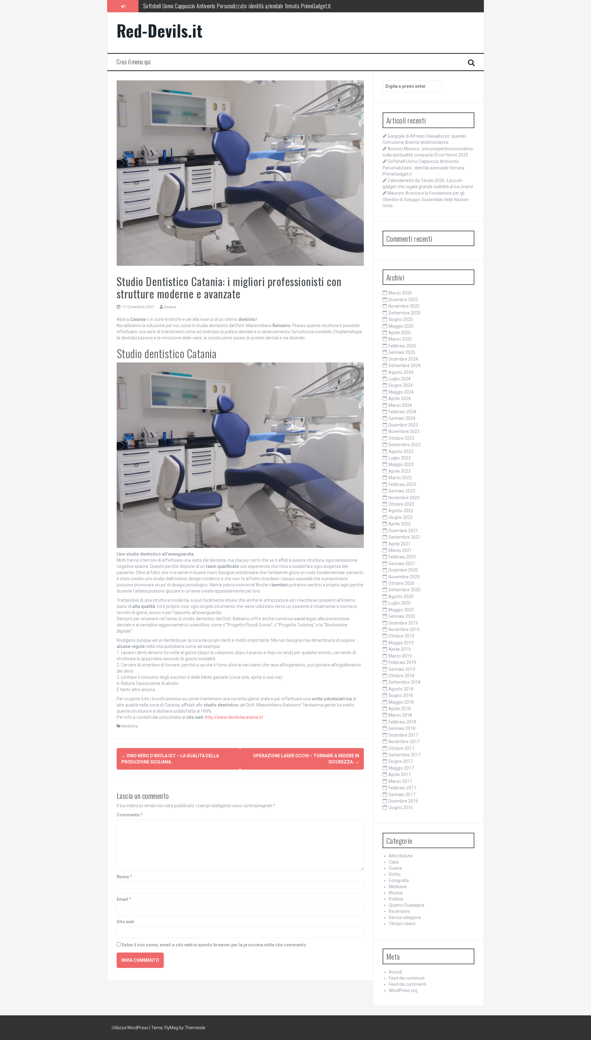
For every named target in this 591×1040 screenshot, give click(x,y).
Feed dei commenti (407, 984)
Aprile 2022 (399, 523)
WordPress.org (403, 990)
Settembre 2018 (404, 682)
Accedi (395, 971)
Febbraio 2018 (402, 721)
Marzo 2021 (400, 550)
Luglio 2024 (399, 378)
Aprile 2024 (399, 398)
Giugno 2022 (400, 517)
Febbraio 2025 (402, 345)
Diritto (394, 874)
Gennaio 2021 (401, 563)
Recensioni (399, 911)
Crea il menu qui (134, 61)
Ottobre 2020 (401, 583)
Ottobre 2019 (401, 635)
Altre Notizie (401, 855)
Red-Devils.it (160, 30)
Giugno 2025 (400, 319)
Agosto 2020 (400, 596)
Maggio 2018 (401, 702)
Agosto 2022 (400, 510)
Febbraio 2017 (402, 787)
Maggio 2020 (401, 609)
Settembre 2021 (404, 537)
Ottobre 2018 (401, 675)
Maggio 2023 (401, 464)
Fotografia (399, 880)
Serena (170, 307)
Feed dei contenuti (406, 978)
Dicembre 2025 (403, 299)
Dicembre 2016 (403, 801)
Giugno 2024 (400, 385)
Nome (124, 876)
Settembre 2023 (404, 444)
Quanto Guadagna (406, 905)
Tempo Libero (402, 923)
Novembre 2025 (404, 306)
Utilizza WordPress (130, 1027)
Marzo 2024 (400, 405)
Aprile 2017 (399, 774)
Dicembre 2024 (403, 359)
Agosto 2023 (400, 451)
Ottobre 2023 (401, 438)
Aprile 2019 (399, 649)
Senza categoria (405, 917)
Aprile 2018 (399, 708)
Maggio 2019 (401, 642)
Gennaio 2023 (401, 490)
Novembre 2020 (404, 576)
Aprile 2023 (399, 471)
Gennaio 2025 (401, 352)
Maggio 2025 (401, 326)
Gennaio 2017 (401, 794)
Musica (396, 892)
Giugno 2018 (400, 695)
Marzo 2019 (400, 656)
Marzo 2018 (400, 715)
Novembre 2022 (404, 497)
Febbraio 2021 (402, 556)
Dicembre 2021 (403, 530)
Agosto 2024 (400, 372)
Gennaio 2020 (401, 616)
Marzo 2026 (400, 292)
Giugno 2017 (400, 761)
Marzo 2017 (400, 781)
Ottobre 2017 (401, 748)
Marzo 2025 (400, 339)
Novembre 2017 (404, 741)
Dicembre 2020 (403, 570)
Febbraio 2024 (402, 411)
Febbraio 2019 (402, 662)
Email (124, 899)
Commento (130, 814)
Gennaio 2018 (401, 728)
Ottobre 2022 (401, 504)
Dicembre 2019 (403, 623)
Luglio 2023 (399, 457)
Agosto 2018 (400, 688)
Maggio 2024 (401, 392)
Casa (394, 862)
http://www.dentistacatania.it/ (234, 717)
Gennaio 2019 (401, 669)
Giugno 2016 (400, 807)
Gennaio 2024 (401, 418)
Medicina (129, 726)
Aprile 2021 (399, 543)
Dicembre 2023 (403, 425)
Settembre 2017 (404, 754)
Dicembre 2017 (403, 735)
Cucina (395, 868)
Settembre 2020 (404, 589)
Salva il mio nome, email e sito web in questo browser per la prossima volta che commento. (214, 944)
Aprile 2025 (399, 332)
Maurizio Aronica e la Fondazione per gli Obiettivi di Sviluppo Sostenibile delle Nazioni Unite (425, 199)
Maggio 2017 (401, 768)
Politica (396, 898)
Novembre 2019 (404, 629)
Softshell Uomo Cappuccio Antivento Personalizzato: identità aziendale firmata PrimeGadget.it (423, 167)
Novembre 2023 (404, 431)
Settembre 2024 (404, 365)
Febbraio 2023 (402, 484)
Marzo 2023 (400, 477)
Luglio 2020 (399, 603)
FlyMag (171, 1027)
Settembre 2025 (404, 312)
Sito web (125, 921)
